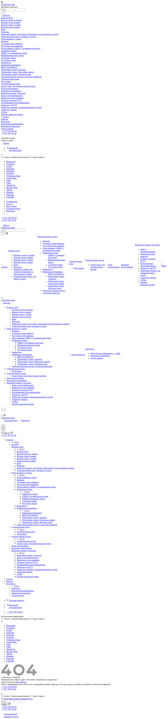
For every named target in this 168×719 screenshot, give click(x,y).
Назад (16, 442)
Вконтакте (11, 162)
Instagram (10, 169)
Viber (8, 180)
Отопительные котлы (26, 541)
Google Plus (11, 178)
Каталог (15, 444)
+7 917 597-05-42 (9, 131)
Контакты (16, 588)
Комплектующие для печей (29, 555)
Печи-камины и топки (27, 477)
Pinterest (9, 192)
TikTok (9, 190)
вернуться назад (8, 682)
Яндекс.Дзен (12, 187)
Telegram (10, 171)
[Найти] (3, 12)
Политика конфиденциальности (18, 699)
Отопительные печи (26, 532)
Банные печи (22, 451)
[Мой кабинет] (2, 413)
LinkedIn (10, 197)
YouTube (10, 173)
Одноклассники (13, 176)
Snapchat (10, 195)
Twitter (9, 166)
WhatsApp (10, 185)
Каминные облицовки (32, 513)
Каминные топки (30, 494)
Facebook (10, 164)
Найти (4, 704)
